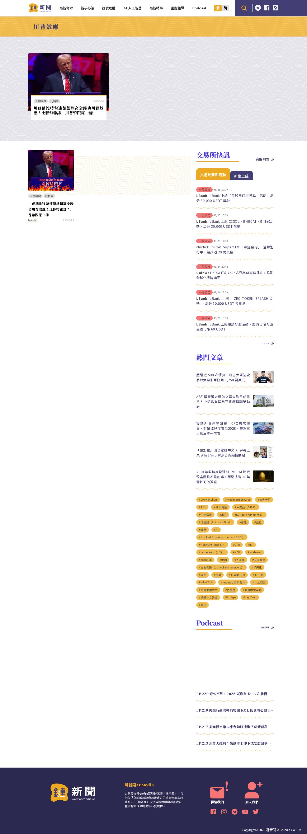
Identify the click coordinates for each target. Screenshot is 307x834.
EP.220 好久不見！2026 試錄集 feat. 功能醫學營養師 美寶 (235, 693)
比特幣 (54, 101)
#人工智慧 (259, 582)
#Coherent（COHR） (212, 545)
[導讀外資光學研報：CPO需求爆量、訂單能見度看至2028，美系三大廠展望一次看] (263, 432)
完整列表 (262, 158)
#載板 (258, 522)
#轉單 (202, 529)
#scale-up (205, 559)
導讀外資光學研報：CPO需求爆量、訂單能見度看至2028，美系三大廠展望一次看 (223, 428)
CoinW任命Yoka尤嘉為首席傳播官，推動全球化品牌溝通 (235, 275)
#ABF (202, 507)
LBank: (202, 195)
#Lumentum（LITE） (212, 552)
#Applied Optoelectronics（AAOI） (222, 537)
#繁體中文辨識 (208, 597)
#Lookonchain (208, 499)
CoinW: (202, 272)
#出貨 (223, 514)
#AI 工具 (258, 575)
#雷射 (217, 575)
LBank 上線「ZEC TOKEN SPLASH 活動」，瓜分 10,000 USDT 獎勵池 (235, 301)
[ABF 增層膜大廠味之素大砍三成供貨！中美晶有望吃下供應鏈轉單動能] (263, 406)
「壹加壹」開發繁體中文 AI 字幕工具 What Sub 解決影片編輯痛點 (223, 453)
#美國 (202, 575)
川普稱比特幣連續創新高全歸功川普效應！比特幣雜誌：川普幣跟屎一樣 (69, 110)
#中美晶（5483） (246, 507)
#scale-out (255, 552)
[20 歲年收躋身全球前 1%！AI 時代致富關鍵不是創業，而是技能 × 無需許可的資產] (263, 481)
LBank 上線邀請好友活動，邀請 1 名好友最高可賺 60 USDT (235, 327)
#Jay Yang (250, 597)
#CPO (236, 544)
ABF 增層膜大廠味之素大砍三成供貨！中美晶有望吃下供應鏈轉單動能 (223, 401)
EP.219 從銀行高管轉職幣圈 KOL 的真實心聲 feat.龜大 (235, 710)
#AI (216, 529)
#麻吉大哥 (264, 499)
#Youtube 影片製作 (233, 582)
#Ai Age (230, 597)
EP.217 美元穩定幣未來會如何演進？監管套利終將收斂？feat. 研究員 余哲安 (235, 726)
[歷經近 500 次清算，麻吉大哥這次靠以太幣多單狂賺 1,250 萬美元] (263, 381)
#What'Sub (206, 582)
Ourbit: (202, 246)
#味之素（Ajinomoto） (249, 514)
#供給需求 (205, 514)
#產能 (243, 522)
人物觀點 (40, 101)
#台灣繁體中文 (208, 590)
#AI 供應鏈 (220, 507)
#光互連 (239, 560)
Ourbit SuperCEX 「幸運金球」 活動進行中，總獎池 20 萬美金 (235, 249)
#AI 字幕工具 (237, 575)
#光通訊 (257, 567)
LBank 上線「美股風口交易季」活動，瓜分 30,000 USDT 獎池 (235, 198)
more (265, 343)
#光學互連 (258, 560)
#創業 (202, 605)
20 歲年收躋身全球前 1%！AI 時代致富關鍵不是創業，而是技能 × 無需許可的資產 (223, 476)
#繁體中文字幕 (252, 590)
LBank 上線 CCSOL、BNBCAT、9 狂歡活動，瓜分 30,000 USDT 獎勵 (235, 224)
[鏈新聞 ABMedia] (40, 11)
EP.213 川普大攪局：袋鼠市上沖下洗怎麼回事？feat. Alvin (235, 743)
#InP (250, 544)
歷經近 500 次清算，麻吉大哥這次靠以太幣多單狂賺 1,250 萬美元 (223, 377)
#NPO (236, 552)
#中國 (223, 560)
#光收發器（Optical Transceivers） (221, 567)
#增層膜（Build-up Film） (215, 522)
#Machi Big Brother (237, 499)
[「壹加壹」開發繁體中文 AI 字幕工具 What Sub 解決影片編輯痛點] (263, 457)
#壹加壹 (230, 590)
